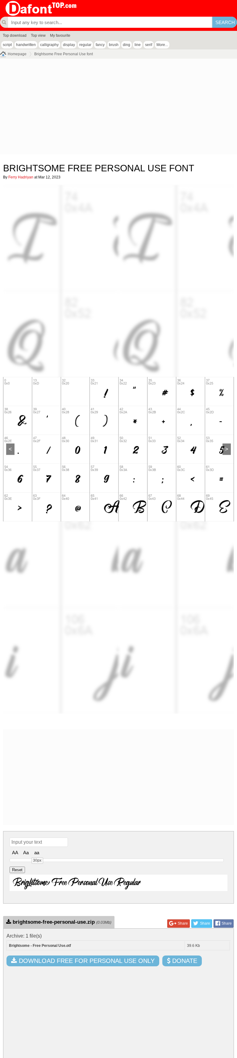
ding (126, 45)
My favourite (60, 35)
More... (162, 45)
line (138, 45)
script (7, 45)
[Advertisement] (118, 108)
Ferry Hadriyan (20, 177)
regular (85, 45)
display (69, 45)
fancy (100, 45)
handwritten (26, 45)
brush (113, 45)
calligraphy (49, 45)
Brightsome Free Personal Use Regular (77, 883)
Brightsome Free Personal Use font (63, 54)
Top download (15, 35)
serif (148, 45)
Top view (38, 35)
